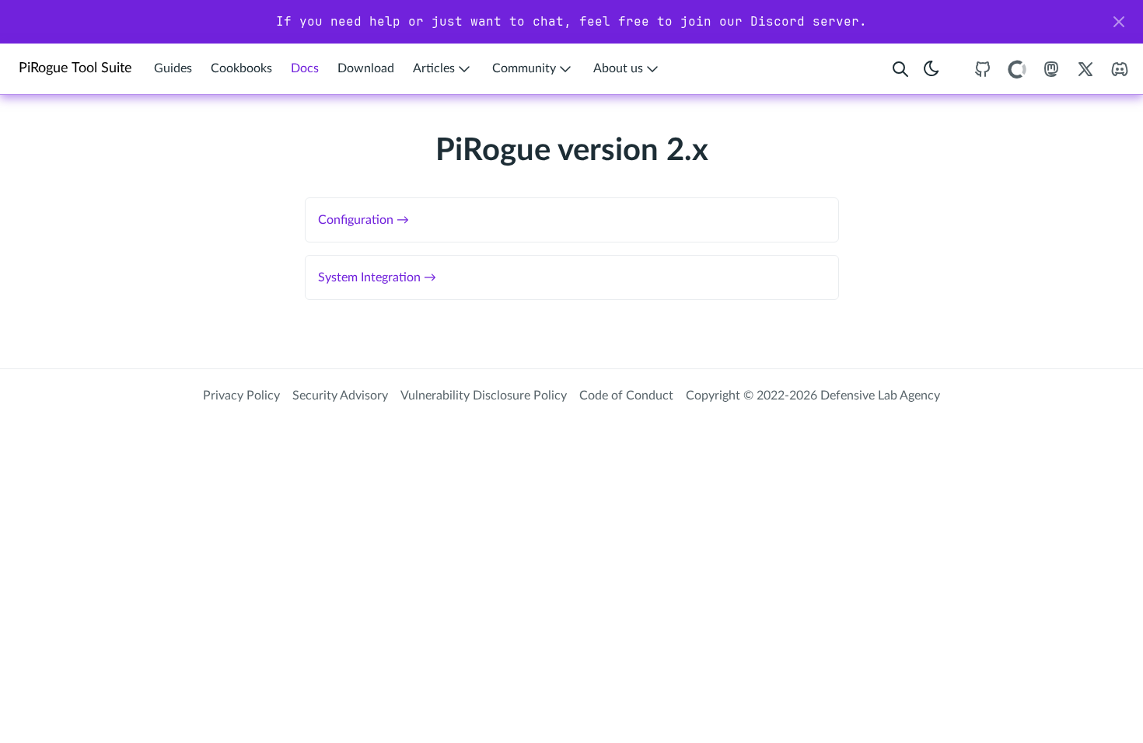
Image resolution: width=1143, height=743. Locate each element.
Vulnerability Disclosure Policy (483, 395)
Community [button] (524, 68)
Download (365, 68)
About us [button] (618, 68)
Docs (305, 68)
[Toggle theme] (931, 69)
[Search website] (900, 69)
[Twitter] (1085, 69)
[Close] (1119, 21)
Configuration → (363, 220)
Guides (173, 68)
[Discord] (1120, 69)
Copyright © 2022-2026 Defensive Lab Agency (813, 395)
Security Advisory (340, 395)
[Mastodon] (1051, 69)
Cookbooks (241, 68)
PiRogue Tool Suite (75, 68)
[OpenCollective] (1017, 69)
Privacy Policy (241, 395)
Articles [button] (434, 68)
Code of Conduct (626, 395)
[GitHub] (983, 69)
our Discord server (789, 21)
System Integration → (377, 277)
